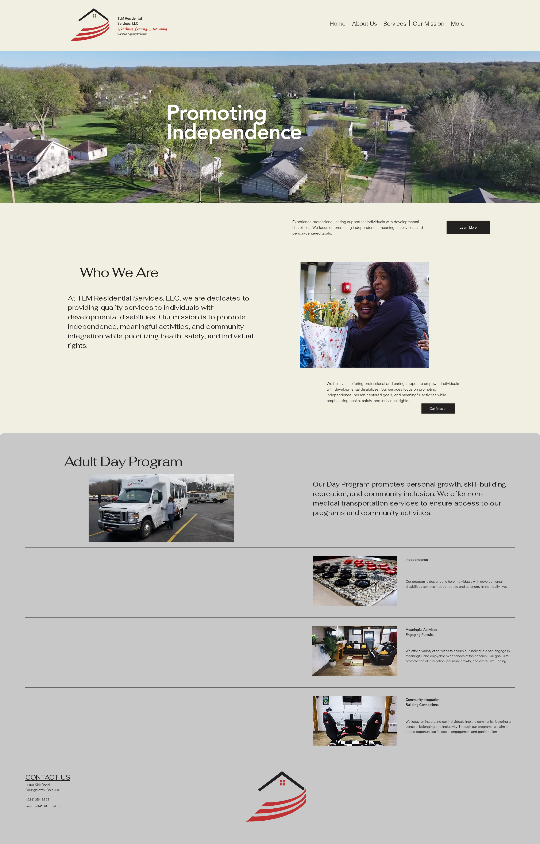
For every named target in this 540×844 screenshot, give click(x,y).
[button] (438, 408)
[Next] (517, 127)
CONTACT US (47, 777)
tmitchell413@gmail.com (44, 806)
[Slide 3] (270, 192)
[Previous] (23, 127)
